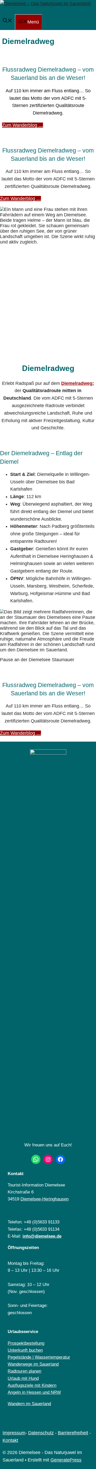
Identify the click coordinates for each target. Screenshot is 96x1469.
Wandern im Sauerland (29, 1403)
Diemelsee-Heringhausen (44, 1199)
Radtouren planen (24, 1371)
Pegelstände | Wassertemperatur (39, 1357)
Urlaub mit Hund (23, 1378)
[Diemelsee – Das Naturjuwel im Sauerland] (45, 3)
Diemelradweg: (77, 383)
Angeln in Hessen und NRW (34, 1392)
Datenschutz (41, 1432)
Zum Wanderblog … (22, 125)
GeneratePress (65, 1460)
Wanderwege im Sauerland (33, 1364)
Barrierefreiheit (73, 1432)
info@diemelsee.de (42, 1236)
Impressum (14, 1432)
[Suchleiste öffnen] (7, 21)
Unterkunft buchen (25, 1350)
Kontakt (10, 1440)
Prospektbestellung (26, 1343)
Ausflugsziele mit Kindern (32, 1385)
